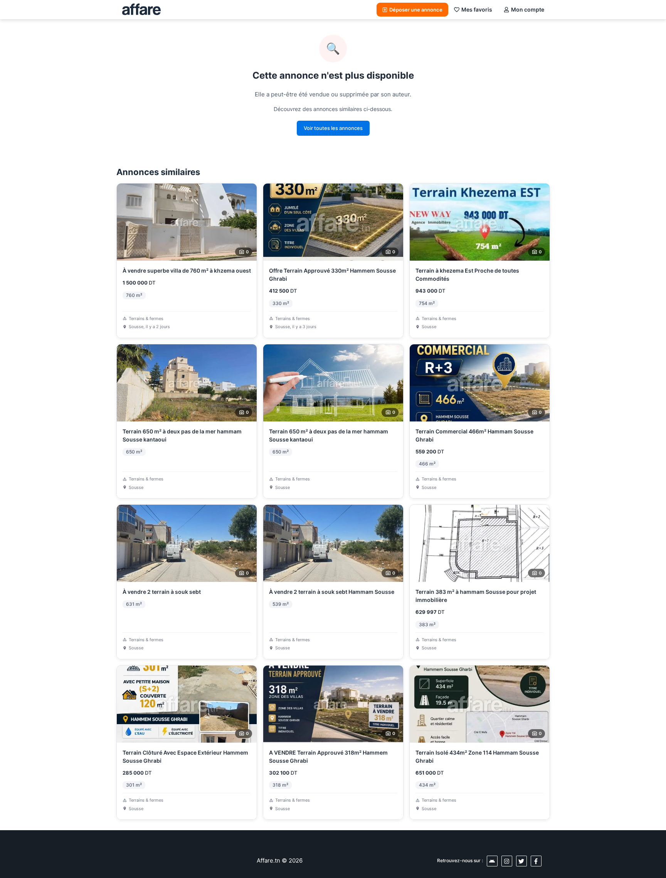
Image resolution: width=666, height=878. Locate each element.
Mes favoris (476, 9)
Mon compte (527, 9)
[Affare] (141, 9)
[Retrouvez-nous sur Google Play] (492, 861)
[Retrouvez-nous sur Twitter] (521, 861)
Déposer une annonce (415, 10)
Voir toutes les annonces (333, 128)
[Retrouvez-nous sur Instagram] (506, 861)
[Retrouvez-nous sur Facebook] (536, 861)
